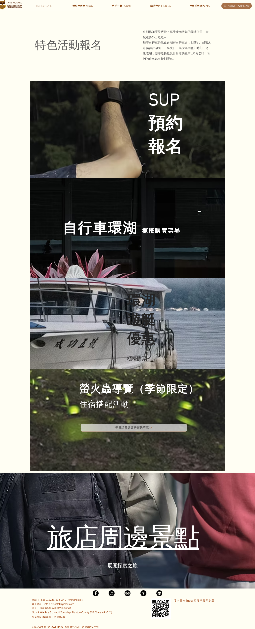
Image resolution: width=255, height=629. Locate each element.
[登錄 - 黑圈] (127, 593)
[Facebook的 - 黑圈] (96, 593)
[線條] (159, 593)
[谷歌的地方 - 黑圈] (143, 593)
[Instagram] (112, 593)
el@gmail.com (66, 603)
